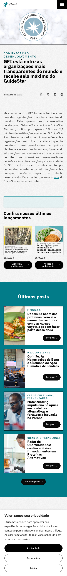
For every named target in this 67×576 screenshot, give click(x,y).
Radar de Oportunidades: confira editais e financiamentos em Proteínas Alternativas (41, 450)
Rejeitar (33, 568)
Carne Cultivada (40, 395)
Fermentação (37, 398)
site (56, 177)
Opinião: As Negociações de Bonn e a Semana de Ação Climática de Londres (43, 361)
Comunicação (16, 53)
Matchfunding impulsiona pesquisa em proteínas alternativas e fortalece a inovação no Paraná (42, 410)
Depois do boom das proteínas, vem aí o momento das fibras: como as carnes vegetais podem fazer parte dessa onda (43, 322)
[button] (40, 94)
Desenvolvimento (20, 56)
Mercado (34, 310)
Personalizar (33, 558)
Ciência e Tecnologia (43, 437)
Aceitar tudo (33, 548)
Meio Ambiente (38, 352)
